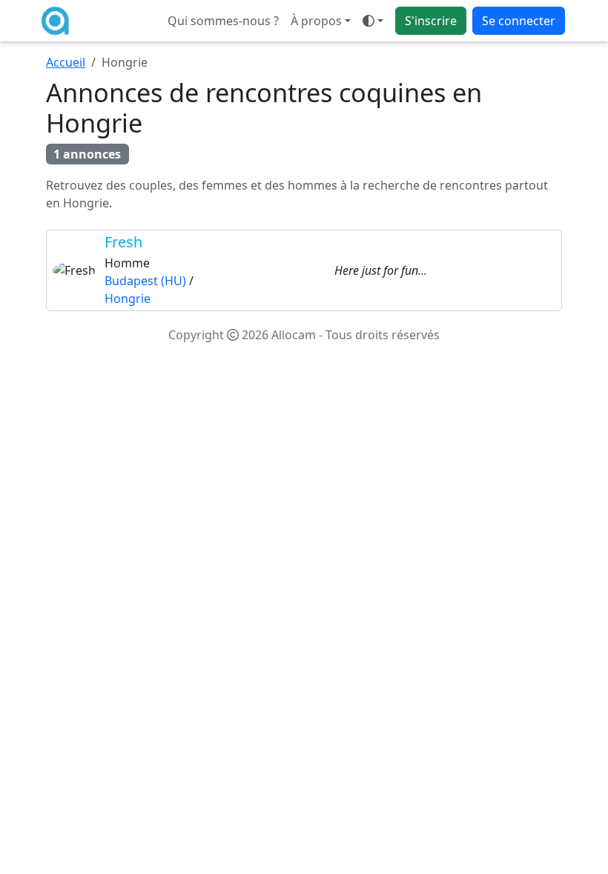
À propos (316, 21)
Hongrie (128, 298)
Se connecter (518, 21)
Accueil (65, 62)
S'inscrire (431, 21)
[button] (373, 21)
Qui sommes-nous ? (223, 21)
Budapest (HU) (145, 281)
